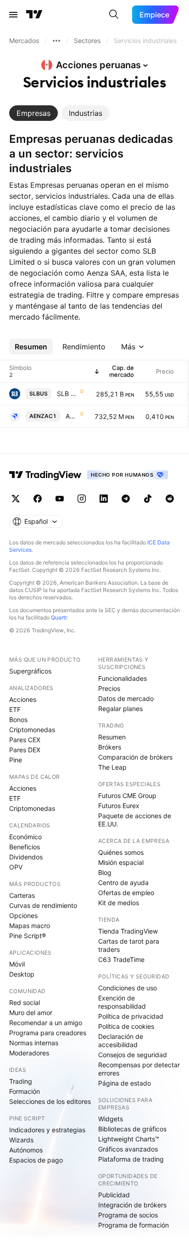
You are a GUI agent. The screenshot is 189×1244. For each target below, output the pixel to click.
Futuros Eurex (118, 805)
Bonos (18, 719)
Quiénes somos (121, 852)
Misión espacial (121, 862)
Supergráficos (30, 671)
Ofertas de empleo (126, 892)
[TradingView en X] (15, 498)
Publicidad (114, 1195)
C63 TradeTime (121, 959)
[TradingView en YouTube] (59, 498)
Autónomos (26, 1150)
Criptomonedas (32, 729)
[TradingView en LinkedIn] (103, 498)
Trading (20, 1081)
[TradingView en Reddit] (169, 498)
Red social (24, 1002)
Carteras (22, 895)
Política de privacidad (130, 1016)
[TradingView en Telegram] (125, 498)
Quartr (59, 617)
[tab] (33, 113)
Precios (109, 688)
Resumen (112, 737)
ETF (15, 709)
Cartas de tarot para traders (128, 945)
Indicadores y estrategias (47, 1130)
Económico (25, 837)
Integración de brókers (132, 1205)
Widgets (110, 1119)
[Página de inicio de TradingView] (34, 14)
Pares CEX (24, 740)
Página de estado (124, 1083)
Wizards (21, 1140)
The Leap (112, 767)
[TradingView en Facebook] (37, 498)
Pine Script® (27, 936)
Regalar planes (120, 708)
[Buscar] (114, 14)
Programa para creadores (47, 1033)
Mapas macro (29, 925)
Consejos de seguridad (132, 1055)
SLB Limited (67, 393)
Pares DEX (24, 750)
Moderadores (29, 1053)
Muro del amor (30, 1012)
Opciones (23, 915)
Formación (24, 1091)
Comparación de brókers (135, 757)
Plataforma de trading (131, 1159)
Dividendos (26, 857)
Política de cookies (126, 1026)
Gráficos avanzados (128, 1149)
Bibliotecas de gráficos (132, 1129)
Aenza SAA (72, 416)
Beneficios (24, 847)
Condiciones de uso (127, 988)
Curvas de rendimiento (43, 905)
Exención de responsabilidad (122, 1002)
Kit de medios (118, 903)
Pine (15, 760)
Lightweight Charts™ (128, 1139)
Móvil (17, 964)
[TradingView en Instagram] (81, 498)
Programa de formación (133, 1225)
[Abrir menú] (13, 14)
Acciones (22, 699)
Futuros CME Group (127, 795)
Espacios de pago (36, 1160)
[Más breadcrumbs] (56, 41)
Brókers (109, 747)
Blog (104, 872)
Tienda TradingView (128, 931)
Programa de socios (128, 1215)
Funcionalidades (122, 678)
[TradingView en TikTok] (147, 498)
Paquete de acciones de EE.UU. (134, 820)
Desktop (21, 974)
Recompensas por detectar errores (139, 1069)
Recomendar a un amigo (45, 1023)
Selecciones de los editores (50, 1101)
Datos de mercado (126, 698)
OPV (15, 867)
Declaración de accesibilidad (120, 1040)
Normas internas (33, 1043)
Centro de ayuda (123, 882)
